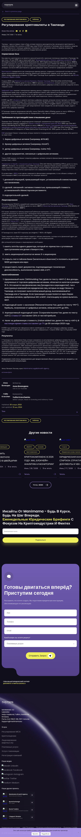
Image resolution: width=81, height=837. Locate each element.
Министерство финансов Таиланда (55, 206)
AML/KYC (29, 447)
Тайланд (35, 19)
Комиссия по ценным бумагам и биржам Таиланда (32, 81)
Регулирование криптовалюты (15, 19)
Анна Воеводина (20, 386)
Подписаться (40, 540)
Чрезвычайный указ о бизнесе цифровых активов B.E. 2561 (55, 60)
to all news (38, 485)
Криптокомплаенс (32, 452)
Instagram (19, 774)
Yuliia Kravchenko (21, 397)
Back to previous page (13, 11)
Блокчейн (41, 447)
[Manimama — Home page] (7, 5)
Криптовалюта (7, 71)
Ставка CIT (16, 315)
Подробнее (45, 834)
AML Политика (28, 827)
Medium (15, 782)
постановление (48, 83)
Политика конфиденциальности (48, 827)
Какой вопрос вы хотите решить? (17, 637)
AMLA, (15, 173)
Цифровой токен (7, 90)
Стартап (64, 447)
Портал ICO (14, 221)
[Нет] (78, 832)
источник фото (7, 372)
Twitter (13, 778)
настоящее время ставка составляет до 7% (24, 323)
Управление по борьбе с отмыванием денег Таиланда (20, 164)
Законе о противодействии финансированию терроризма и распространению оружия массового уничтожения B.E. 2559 (39, 126)
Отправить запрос (38, 655)
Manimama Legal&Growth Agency (36, 368)
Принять (35, 834)
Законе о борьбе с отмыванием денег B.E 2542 (45, 123)
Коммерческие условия (11, 827)
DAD (3, 133)
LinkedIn (14, 766)
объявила (16, 100)
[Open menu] (76, 5)
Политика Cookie (70, 827)
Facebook (17, 770)
